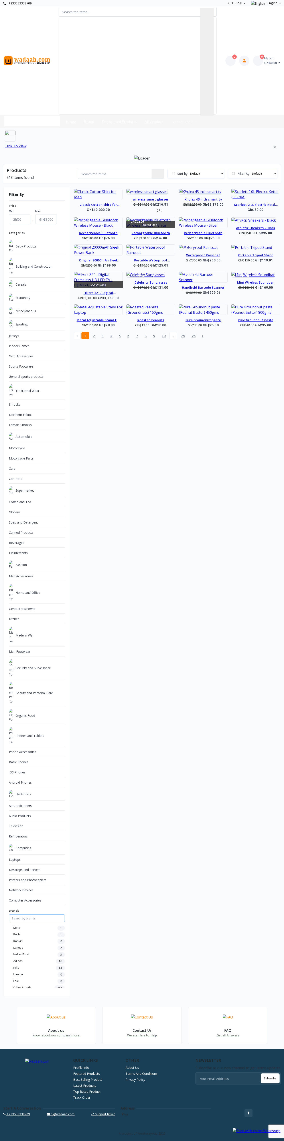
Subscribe (270, 1078)
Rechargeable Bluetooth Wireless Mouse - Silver (203, 233)
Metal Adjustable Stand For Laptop (98, 320)
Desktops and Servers (24, 870)
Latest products (84, 1085)
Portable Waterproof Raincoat (151, 260)
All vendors (154, 121)
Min (11, 211)
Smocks (14, 404)
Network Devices (21, 890)
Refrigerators (18, 836)
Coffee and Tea (20, 502)
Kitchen (14, 619)
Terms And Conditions (142, 1073)
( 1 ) (159, 210)
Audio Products (20, 816)
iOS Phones (17, 772)
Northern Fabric (20, 415)
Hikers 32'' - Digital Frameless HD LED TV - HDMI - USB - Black (98, 293)
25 (183, 335)
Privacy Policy (135, 1079)
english (272, 3)
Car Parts (15, 479)
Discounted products (119, 121)
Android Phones (20, 782)
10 (164, 335)
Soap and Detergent (23, 522)
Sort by (182, 173)
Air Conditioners (20, 806)
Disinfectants (18, 553)
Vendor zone (183, 121)
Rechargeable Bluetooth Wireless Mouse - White (151, 233)
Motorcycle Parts (21, 458)
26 (194, 335)
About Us (132, 1067)
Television (16, 826)
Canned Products (21, 532)
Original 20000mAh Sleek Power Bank (98, 260)
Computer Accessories (25, 900)
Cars (12, 468)
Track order (81, 1097)
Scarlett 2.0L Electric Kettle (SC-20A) (255, 204)
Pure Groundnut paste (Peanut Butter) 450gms (203, 320)
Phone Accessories (22, 752)
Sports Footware (21, 366)
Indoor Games (19, 346)
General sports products (26, 376)
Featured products (86, 1073)
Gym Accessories (21, 356)
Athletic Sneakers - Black (255, 228)
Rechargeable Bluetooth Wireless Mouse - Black (98, 233)
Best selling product (87, 1079)
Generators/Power (22, 609)
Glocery (14, 512)
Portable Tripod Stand (255, 255)
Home (71, 121)
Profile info (81, 1067)
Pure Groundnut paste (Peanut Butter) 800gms (255, 320)
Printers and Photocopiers (27, 880)
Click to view (15, 146)
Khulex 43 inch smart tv (203, 199)
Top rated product (87, 1091)
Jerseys (14, 336)
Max (38, 211)
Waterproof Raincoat (203, 255)
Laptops (15, 859)
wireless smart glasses (150, 199)
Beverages (16, 543)
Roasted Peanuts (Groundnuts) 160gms (151, 320)
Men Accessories (21, 576)
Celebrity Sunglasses (150, 282)
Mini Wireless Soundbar (255, 282)
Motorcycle (17, 448)
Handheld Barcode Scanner (203, 287)
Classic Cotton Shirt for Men (98, 204)
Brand (89, 121)
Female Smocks (20, 425)
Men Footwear (19, 651)
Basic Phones (18, 762)
